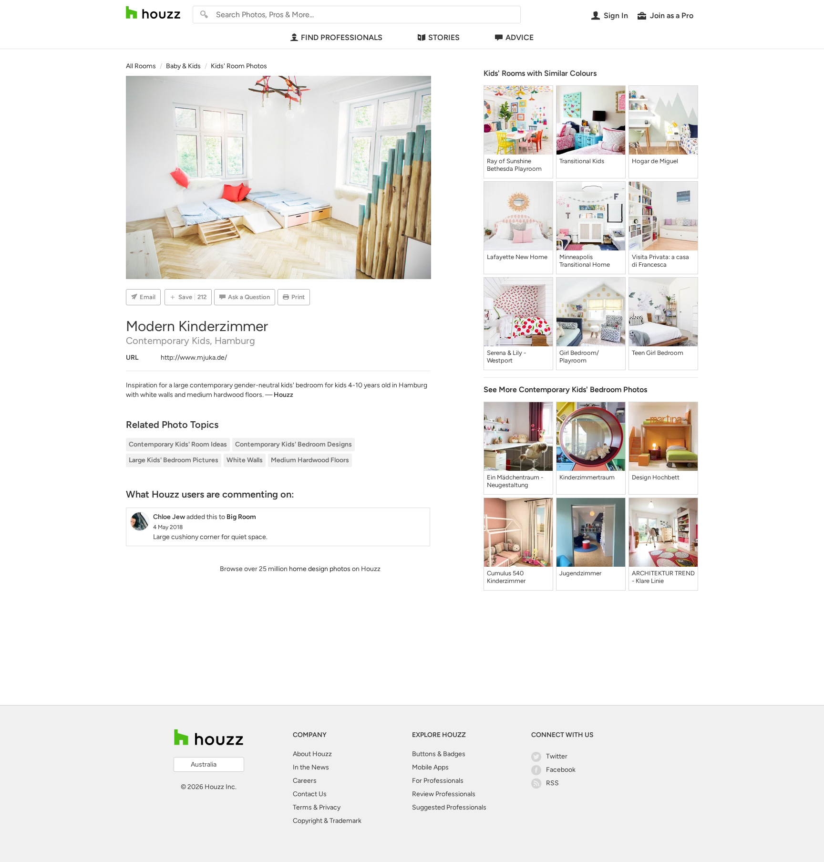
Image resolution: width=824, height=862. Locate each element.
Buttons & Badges (438, 754)
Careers (305, 781)
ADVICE (519, 37)
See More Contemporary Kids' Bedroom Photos (565, 389)
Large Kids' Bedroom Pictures (173, 460)
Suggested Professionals (449, 807)
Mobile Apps (430, 767)
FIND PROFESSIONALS (341, 37)
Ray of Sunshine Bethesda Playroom (514, 164)
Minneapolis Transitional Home (584, 260)
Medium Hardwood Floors (310, 460)
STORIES (444, 37)
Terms (302, 807)
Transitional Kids (581, 161)
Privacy (329, 807)
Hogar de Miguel (655, 161)
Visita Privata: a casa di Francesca (660, 260)
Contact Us (310, 794)
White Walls (245, 460)
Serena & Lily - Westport (506, 356)
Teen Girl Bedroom (657, 352)
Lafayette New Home (517, 256)
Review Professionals (443, 794)
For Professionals (438, 781)
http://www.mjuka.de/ (194, 357)
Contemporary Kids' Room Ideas (178, 444)
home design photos (319, 569)
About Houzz (312, 754)
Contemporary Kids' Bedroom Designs (293, 444)
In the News (311, 767)
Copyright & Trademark (327, 821)
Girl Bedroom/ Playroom (579, 356)
